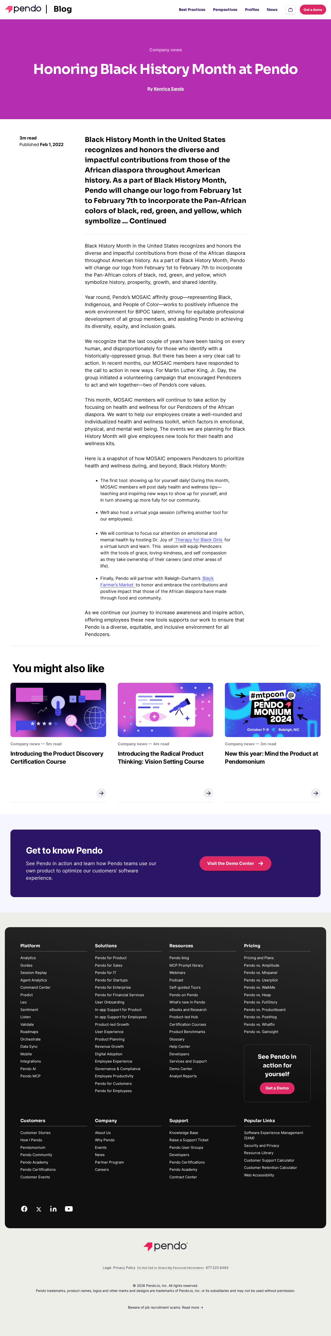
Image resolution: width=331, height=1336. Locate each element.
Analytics (28, 957)
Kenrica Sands (169, 88)
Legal (107, 1268)
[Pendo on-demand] (290, 9)
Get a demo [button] (313, 10)
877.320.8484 (217, 1268)
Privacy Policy (124, 1268)
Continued (147, 221)
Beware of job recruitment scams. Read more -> (165, 1307)
